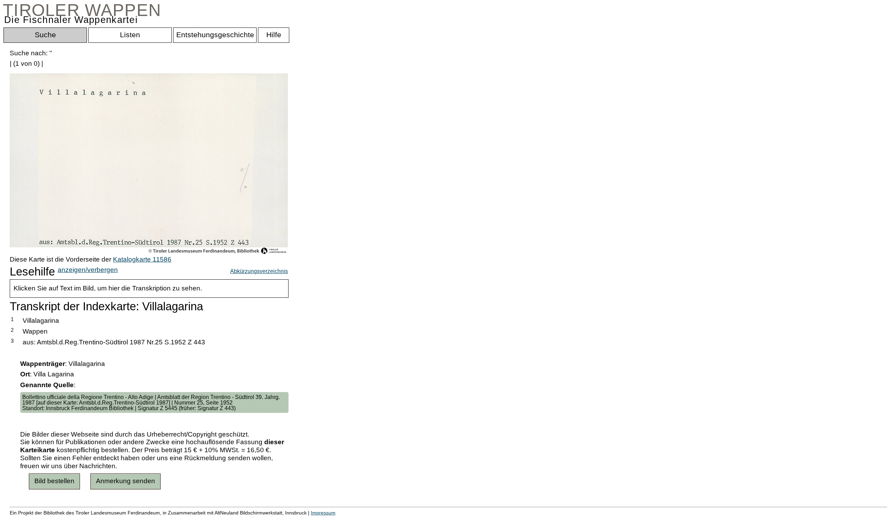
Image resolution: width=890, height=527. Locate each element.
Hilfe (338, 520)
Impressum (323, 513)
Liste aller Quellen (244, 520)
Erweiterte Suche (35, 520)
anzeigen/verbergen (88, 269)
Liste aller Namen (186, 520)
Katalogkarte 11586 (142, 259)
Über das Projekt (301, 520)
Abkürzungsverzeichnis (259, 271)
